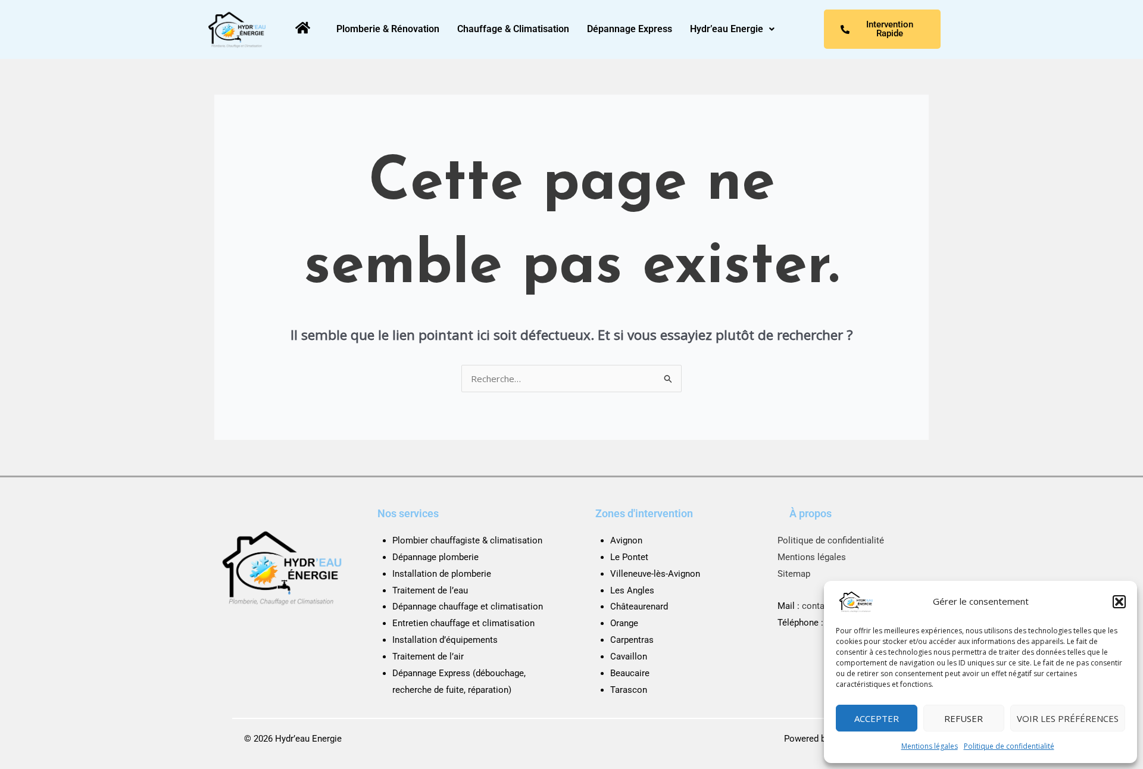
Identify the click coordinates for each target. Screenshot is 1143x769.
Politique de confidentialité (1009, 746)
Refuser (963, 718)
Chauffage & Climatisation (513, 29)
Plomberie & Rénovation (387, 29)
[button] (1119, 602)
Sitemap (793, 573)
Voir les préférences (1068, 718)
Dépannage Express (629, 29)
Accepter (876, 718)
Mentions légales (929, 746)
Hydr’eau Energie (726, 29)
